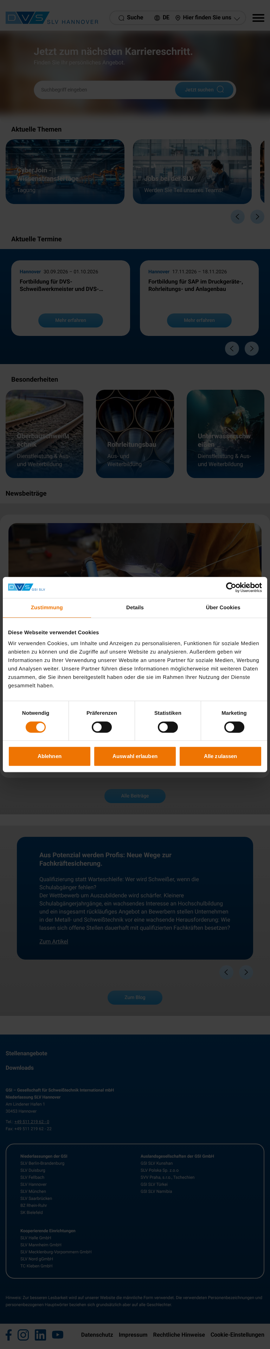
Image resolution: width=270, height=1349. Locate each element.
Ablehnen (50, 756)
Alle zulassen (220, 756)
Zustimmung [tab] (47, 608)
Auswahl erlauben (135, 756)
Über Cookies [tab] (223, 608)
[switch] (102, 727)
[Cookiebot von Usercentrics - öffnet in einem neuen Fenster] (231, 587)
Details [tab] (135, 608)
